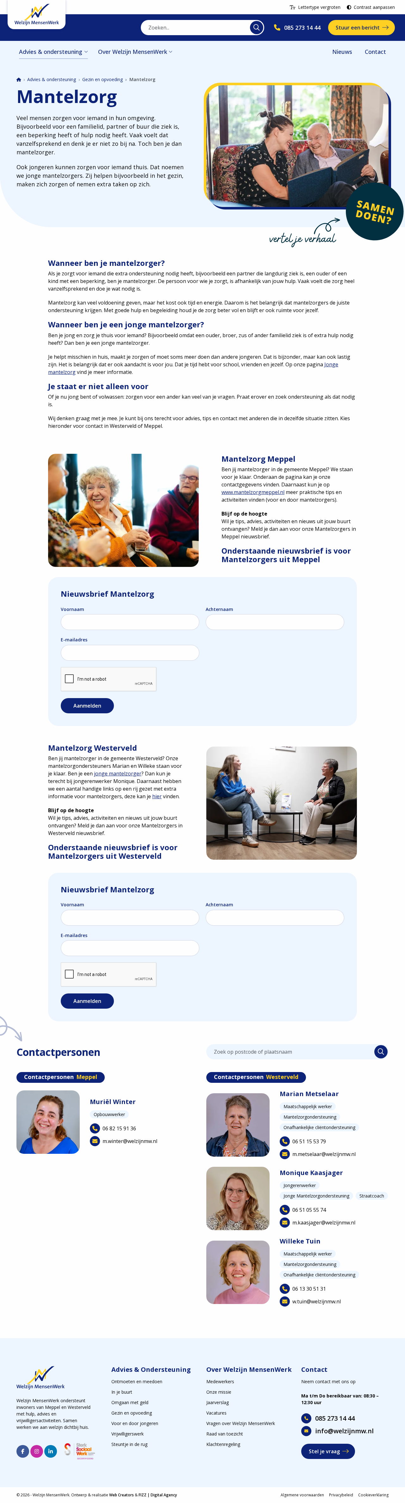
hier (157, 796)
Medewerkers (220, 1381)
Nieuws (342, 51)
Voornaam (72, 609)
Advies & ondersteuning (50, 51)
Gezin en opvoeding (102, 79)
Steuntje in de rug (129, 1444)
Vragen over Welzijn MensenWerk (240, 1423)
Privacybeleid (341, 1495)
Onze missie (218, 1392)
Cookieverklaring (373, 1495)
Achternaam (219, 609)
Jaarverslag (217, 1402)
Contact (375, 51)
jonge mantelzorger (117, 773)
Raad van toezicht (224, 1434)
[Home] (18, 80)
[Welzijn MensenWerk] (36, 14)
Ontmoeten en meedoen (136, 1381)
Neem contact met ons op (328, 1381)
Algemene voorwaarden (302, 1495)
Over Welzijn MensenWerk (132, 51)
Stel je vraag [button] (324, 1451)
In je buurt (121, 1392)
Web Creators (121, 1495)
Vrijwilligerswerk (127, 1434)
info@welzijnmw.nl (344, 1431)
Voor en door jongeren (134, 1423)
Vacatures (216, 1413)
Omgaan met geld (129, 1402)
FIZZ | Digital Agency (158, 1495)
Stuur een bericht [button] (358, 27)
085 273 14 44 (335, 1418)
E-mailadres (74, 640)
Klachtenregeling (223, 1444)
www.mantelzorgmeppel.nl (252, 492)
